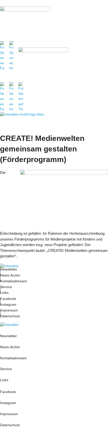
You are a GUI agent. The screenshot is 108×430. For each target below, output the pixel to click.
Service (6, 287)
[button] (103, 27)
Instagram (8, 304)
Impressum (9, 310)
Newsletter (8, 269)
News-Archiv (10, 275)
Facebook (8, 299)
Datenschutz (10, 316)
